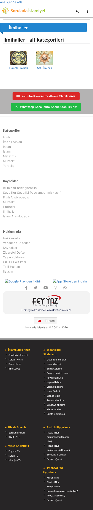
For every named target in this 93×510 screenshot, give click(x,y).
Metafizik (9, 156)
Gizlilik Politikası (14, 262)
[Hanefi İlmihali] (19, 52)
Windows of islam (56, 405)
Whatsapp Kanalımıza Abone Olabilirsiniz (48, 107)
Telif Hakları (11, 266)
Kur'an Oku (53, 477)
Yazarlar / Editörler (16, 243)
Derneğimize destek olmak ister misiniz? (46, 310)
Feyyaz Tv (14, 451)
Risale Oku (14, 437)
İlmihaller (9, 211)
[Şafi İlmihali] (44, 52)
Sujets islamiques (56, 414)
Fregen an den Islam (57, 373)
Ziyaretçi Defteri (14, 252)
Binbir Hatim (14, 364)
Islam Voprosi (54, 364)
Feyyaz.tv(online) (56, 495)
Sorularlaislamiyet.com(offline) (62, 491)
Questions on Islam (57, 359)
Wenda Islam (53, 396)
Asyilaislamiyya (55, 377)
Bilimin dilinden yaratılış (20, 188)
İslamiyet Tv (14, 460)
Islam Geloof (53, 391)
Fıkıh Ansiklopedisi (16, 197)
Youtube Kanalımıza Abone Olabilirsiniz (48, 96)
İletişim (8, 271)
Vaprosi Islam (54, 382)
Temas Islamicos (55, 400)
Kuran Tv (13, 455)
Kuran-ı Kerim (15, 359)
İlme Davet (14, 368)
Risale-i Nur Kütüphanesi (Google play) (58, 437)
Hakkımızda (11, 238)
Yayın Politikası (13, 257)
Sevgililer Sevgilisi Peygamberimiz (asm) (32, 192)
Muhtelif (8, 161)
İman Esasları (12, 142)
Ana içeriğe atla (11, 2)
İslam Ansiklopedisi (16, 216)
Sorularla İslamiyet (18, 355)
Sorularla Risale (16, 432)
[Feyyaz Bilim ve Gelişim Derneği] (46, 301)
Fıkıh (6, 137)
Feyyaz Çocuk (54, 459)
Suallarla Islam (54, 368)
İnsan (7, 146)
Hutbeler (9, 207)
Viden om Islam (55, 386)
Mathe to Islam (54, 409)
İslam (7, 151)
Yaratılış (8, 165)
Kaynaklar (10, 248)
